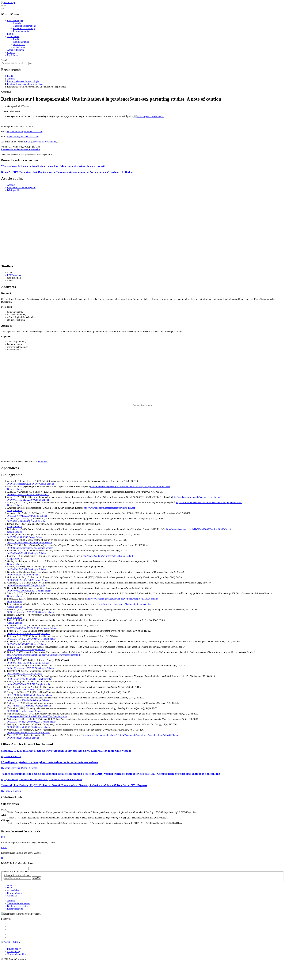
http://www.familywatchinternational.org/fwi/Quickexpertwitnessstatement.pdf (43, 655)
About (16, 36)
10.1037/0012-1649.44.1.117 (20, 732)
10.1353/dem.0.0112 (16, 673)
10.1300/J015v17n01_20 (19, 569)
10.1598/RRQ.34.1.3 (17, 711)
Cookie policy (13, 951)
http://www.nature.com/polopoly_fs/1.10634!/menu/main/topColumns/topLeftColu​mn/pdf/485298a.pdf (131, 735)
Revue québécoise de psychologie (23, 81)
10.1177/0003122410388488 (20, 689)
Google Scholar (46, 483)
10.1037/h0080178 (16, 574)
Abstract (11, 185)
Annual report (19, 47)
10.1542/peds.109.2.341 (18, 649)
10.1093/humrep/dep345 (18, 585)
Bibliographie (13, 190)
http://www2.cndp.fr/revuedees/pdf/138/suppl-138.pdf (108, 556)
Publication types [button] (15, 20)
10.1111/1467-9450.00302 (19, 516)
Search (4, 60)
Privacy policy (14, 949)
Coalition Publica (21, 42)
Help (9, 887)
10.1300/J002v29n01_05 (19, 553)
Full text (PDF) (14, 187)
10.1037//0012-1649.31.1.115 (21, 633)
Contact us (12, 895)
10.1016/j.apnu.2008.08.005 (20, 700)
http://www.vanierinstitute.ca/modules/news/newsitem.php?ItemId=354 (209, 502)
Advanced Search (15, 50)
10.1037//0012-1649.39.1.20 (20, 580)
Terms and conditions (17, 954)
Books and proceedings (24, 28)
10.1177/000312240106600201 (22, 695)
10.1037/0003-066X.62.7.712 (21, 684)
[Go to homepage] (8, 2)
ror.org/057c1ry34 (155, 116)
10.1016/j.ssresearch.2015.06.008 (23, 483)
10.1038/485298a (15, 737)
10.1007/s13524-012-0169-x (20, 494)
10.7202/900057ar (43, 716)
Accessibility (13, 890)
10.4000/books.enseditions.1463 (22, 548)
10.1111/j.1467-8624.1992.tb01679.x (24, 628)
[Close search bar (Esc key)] (5, 5)
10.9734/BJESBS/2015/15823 (21, 705)
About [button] (10, 36)
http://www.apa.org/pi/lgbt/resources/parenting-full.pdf (109, 508)
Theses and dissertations (24, 26)
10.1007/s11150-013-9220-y (20, 500)
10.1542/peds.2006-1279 (19, 644)
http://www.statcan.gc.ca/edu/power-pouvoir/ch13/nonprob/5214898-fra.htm (122, 598)
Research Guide (14, 893)
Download (43, 461)
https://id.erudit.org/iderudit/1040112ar (24, 131)
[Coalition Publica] (10, 942)
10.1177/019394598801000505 (22, 542)
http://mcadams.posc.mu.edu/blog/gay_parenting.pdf (196, 497)
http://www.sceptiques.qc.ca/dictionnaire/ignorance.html (125, 604)
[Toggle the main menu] (2, 8)
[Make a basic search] (2, 5)
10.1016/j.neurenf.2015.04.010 (21, 679)
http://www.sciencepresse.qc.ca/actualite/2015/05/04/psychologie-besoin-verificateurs (130, 486)
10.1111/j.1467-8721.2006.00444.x (23, 639)
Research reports (21, 31)
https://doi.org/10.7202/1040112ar (22, 136)
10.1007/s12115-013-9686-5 (20, 663)
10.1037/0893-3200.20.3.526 (21, 727)
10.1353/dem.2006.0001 (18, 521)
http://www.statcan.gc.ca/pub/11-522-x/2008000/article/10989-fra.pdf (198, 529)
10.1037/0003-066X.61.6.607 (21, 590)
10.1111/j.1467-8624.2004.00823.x (23, 721)
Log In (10, 34)
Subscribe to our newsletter (16, 875)
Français (11, 52)
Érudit (16, 39)
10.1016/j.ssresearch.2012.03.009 (23, 668)
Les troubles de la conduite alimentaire (25, 84)
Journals (17, 23)
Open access (19, 44)
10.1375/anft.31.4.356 (17, 537)
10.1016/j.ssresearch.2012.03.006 (23, 612)
